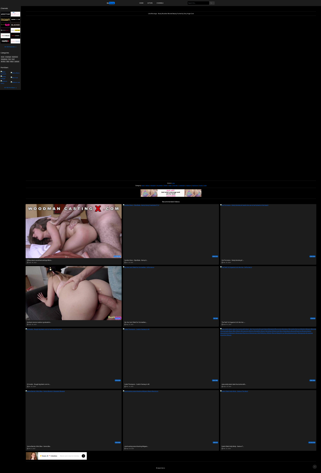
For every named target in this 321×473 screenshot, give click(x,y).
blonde (175, 185)
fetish (166, 185)
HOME (141, 3)
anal (143, 185)
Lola (173, 183)
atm (205, 185)
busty (201, 185)
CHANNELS (160, 3)
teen (170, 185)
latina (147, 185)
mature (188, 185)
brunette (160, 185)
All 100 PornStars (9, 88)
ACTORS (150, 3)
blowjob (153, 185)
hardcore (195, 185)
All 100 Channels (10, 47)
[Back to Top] (315, 467)
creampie (182, 185)
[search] (211, 3)
